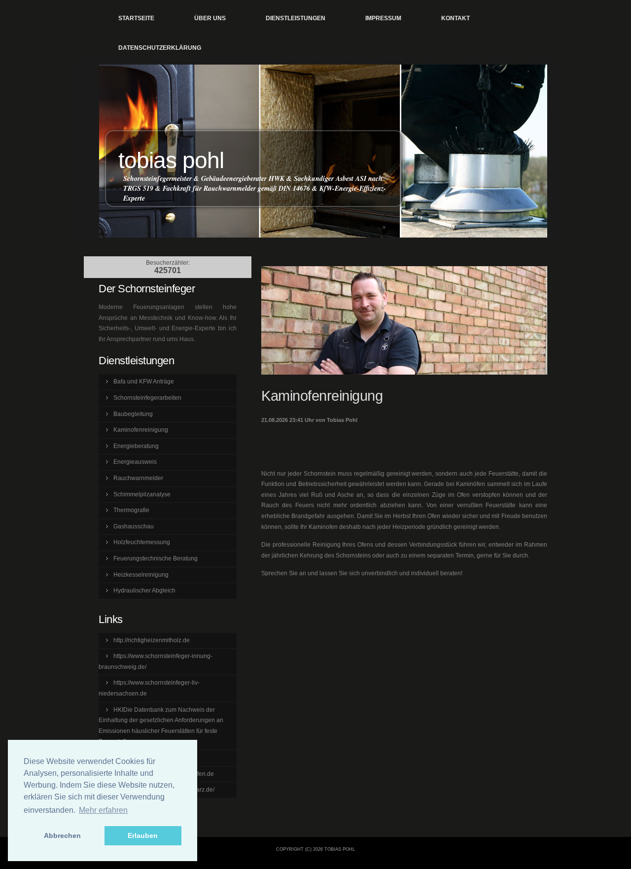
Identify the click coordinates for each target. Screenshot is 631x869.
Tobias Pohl (171, 160)
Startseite (136, 18)
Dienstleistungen (295, 18)
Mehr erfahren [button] (103, 810)
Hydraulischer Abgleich (144, 590)
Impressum (383, 18)
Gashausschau (133, 526)
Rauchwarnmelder (138, 478)
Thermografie (131, 510)
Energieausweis (135, 461)
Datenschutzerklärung (159, 47)
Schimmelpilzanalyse (142, 494)
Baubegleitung (133, 414)
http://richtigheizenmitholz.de (151, 640)
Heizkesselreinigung (141, 574)
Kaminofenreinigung (140, 429)
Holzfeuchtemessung (141, 542)
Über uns (210, 18)
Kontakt (455, 18)
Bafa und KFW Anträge (143, 381)
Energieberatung (136, 446)
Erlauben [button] (143, 835)
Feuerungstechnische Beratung (155, 558)
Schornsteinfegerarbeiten (147, 397)
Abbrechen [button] (62, 835)
